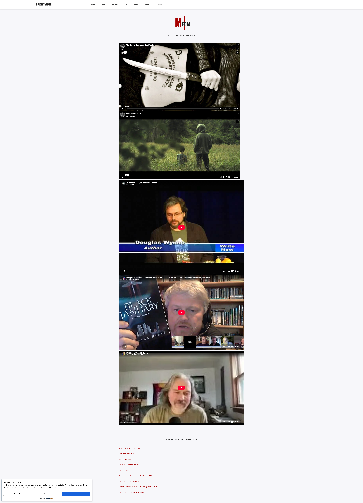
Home (93, 5)
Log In (159, 5)
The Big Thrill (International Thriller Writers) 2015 (135, 476)
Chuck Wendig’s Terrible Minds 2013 (131, 492)
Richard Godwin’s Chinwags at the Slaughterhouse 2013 (138, 487)
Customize (17, 494)
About (103, 5)
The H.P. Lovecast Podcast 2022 (130, 448)
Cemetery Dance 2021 (126, 454)
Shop (147, 5)
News (126, 5)
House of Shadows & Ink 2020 (129, 465)
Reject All (47, 494)
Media (136, 5)
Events (115, 5)
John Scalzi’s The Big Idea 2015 (130, 481)
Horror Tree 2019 (125, 470)
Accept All (76, 494)
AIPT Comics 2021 (125, 459)
